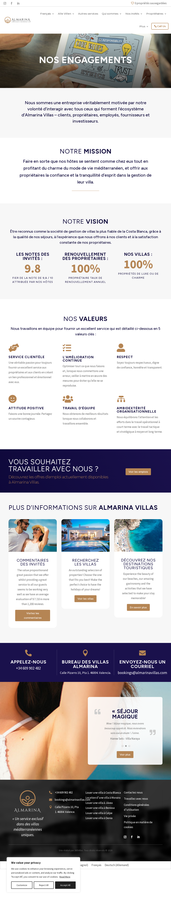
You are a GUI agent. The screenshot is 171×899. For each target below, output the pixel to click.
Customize (22, 885)
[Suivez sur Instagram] (5, 3)
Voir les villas (85, 598)
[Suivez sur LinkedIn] (18, 3)
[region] (43, 874)
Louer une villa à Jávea (99, 837)
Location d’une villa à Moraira (103, 832)
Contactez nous (133, 827)
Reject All (43, 885)
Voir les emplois (138, 471)
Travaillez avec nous (136, 833)
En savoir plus (138, 607)
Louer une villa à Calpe (99, 848)
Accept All (65, 885)
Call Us (161, 26)
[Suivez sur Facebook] (11, 3)
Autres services (88, 13)
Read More (64, 876)
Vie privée (130, 851)
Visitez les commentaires (33, 615)
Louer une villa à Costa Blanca (103, 827)
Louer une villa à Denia (99, 853)
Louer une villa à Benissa (100, 843)
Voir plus (125, 789)
